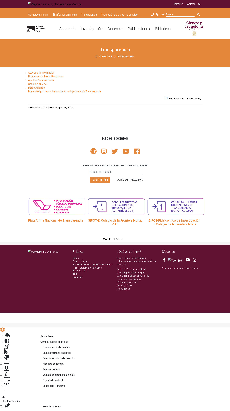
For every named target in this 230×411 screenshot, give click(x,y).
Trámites (178, 4)
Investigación (91, 29)
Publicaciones (139, 29)
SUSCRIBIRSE (100, 179)
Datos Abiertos (36, 87)
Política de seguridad (127, 282)
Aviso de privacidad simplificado (133, 275)
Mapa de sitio (123, 288)
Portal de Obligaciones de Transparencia (93, 264)
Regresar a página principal (116, 56)
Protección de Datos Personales (46, 76)
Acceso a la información (41, 72)
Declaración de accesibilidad (131, 269)
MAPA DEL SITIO (112, 239)
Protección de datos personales (119, 14)
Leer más (121, 264)
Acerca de (67, 29)
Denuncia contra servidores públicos (180, 268)
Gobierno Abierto (37, 84)
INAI (75, 274)
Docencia (115, 29)
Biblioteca (163, 29)
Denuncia (77, 277)
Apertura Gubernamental (41, 80)
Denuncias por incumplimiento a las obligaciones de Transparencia (64, 91)
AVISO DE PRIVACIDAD (130, 179)
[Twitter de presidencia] (175, 260)
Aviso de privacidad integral (130, 272)
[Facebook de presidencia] (164, 260)
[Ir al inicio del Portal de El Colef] (36, 29)
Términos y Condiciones (129, 279)
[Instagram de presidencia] (195, 260)
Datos (76, 258)
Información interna (66, 14)
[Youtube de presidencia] (187, 260)
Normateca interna (38, 14)
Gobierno (191, 4)
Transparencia (89, 14)
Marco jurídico (124, 285)
